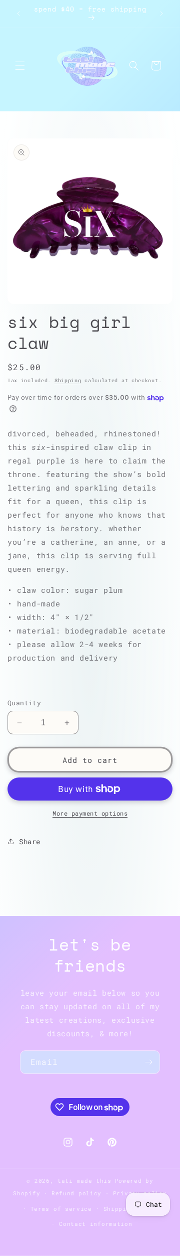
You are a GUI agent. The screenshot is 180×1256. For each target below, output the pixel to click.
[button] (20, 66)
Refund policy (77, 1193)
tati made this (85, 1180)
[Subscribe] (149, 1062)
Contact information (95, 1223)
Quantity (24, 702)
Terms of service (61, 1208)
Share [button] (29, 841)
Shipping (68, 380)
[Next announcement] (161, 14)
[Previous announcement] (19, 14)
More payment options (90, 813)
